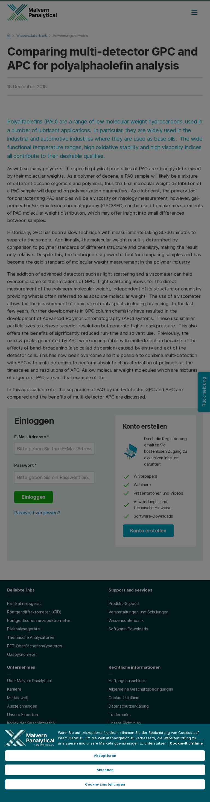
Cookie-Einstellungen (105, 784)
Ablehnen (105, 770)
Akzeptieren (105, 755)
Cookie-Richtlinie (186, 743)
